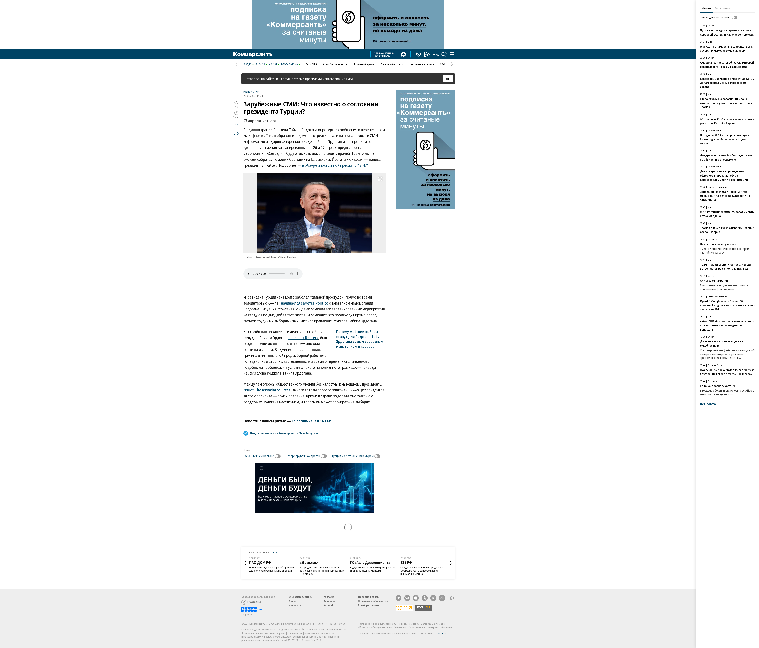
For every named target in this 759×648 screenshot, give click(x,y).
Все (275, 552)
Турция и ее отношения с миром (353, 456)
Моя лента (722, 8)
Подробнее (439, 633)
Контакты (295, 605)
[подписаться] (279, 456)
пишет (266, 390)
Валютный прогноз (392, 64)
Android (328, 605)
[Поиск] (444, 54)
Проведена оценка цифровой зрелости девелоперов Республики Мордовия (272, 569)
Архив (292, 601)
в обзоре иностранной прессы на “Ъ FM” (335, 165)
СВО (442, 64)
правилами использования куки (329, 78)
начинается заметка (304, 303)
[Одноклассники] (425, 598)
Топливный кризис (364, 64)
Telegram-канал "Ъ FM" (312, 421)
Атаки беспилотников (335, 64)
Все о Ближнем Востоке (258, 456)
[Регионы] (419, 54)
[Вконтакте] (407, 598)
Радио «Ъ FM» (251, 91)
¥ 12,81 (273, 64)
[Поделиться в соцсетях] (236, 133)
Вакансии (329, 601)
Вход (435, 54)
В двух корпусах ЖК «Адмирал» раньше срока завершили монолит (372, 569)
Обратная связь (368, 597)
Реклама (328, 597)
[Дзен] (416, 598)
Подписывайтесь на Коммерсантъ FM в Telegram (284, 433)
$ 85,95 (248, 64)
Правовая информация (373, 601)
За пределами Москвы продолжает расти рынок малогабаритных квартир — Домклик (322, 571)
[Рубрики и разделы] (452, 54)
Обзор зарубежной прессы (303, 456)
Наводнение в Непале (421, 64)
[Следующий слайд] (451, 563)
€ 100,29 (260, 64)
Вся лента (708, 404)
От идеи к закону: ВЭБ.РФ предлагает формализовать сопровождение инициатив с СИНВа (421, 571)
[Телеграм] (398, 598)
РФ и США (311, 64)
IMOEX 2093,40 (289, 64)
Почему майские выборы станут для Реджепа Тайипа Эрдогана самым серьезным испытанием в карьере (360, 339)
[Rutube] (433, 598)
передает (303, 337)
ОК (448, 79)
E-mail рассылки (368, 605)
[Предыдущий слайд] (245, 563)
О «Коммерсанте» (300, 597)
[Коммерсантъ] (253, 54)
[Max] (442, 598)
